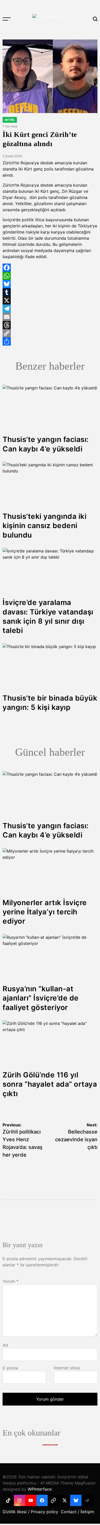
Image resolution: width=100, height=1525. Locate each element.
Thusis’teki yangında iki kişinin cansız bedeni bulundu (44, 525)
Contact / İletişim (77, 1511)
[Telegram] (50, 309)
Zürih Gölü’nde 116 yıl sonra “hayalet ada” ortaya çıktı (50, 1084)
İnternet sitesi (67, 1367)
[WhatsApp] (50, 276)
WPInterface (40, 1489)
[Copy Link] (50, 333)
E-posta (10, 1367)
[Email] (50, 317)
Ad (5, 1345)
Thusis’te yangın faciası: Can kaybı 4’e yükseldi (46, 830)
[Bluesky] (50, 284)
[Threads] (50, 325)
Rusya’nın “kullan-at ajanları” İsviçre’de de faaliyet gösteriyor (41, 998)
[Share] (50, 341)
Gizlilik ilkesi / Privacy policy (30, 1511)
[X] (50, 300)
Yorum (10, 1281)
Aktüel (10, 119)
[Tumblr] (50, 292)
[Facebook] (50, 268)
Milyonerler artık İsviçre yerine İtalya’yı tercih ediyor (45, 912)
